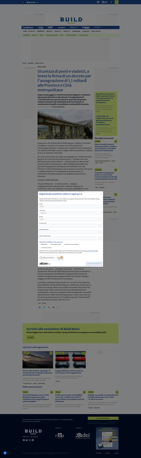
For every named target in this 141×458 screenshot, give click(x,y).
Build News (44, 244)
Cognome (42, 210)
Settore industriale (44, 236)
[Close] (101, 194)
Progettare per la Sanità (71, 244)
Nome (41, 204)
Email (41, 216)
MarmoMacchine (56, 244)
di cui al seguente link (91, 251)
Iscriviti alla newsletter (94, 263)
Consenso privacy (46, 247)
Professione (42, 223)
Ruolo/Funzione (44, 229)
